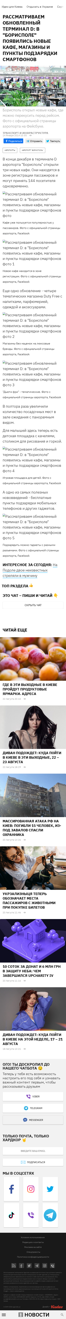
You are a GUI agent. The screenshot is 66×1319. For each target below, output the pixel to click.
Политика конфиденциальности (33, 1257)
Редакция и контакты (33, 1242)
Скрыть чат (33, 605)
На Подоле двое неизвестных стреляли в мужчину (30, 570)
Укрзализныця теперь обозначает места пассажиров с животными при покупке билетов (29, 900)
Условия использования (33, 1237)
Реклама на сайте (33, 1247)
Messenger (36, 1120)
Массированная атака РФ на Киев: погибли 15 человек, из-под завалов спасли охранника (32, 828)
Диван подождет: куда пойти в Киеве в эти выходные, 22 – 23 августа (32, 757)
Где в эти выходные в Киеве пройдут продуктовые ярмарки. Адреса (30, 689)
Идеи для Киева (12, 6)
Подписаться (36, 1162)
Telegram (36, 1108)
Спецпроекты (33, 1252)
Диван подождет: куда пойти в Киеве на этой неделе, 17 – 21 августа (33, 1039)
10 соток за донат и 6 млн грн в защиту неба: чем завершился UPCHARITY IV (32, 971)
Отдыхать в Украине (40, 6)
